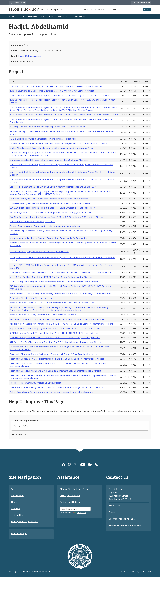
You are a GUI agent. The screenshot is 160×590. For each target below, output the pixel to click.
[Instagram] (69, 464)
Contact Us (114, 512)
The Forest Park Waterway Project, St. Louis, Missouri (36, 382)
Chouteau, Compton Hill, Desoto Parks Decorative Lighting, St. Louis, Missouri (49, 160)
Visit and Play (17, 515)
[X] (76, 464)
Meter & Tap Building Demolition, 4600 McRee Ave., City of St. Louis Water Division (51, 277)
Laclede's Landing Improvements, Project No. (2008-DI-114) (39, 251)
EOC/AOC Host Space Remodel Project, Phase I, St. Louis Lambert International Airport (52, 207)
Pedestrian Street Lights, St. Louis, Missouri (31, 298)
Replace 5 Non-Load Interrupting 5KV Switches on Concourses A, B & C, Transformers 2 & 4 (55, 328)
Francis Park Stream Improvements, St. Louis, (32, 221)
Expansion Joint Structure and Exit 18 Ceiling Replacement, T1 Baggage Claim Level (51, 212)
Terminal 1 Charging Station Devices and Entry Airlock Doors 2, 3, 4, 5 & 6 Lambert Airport (54, 354)
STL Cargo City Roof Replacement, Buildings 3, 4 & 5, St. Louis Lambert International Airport (55, 342)
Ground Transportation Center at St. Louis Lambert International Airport (46, 226)
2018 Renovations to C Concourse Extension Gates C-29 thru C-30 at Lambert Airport (52, 90)
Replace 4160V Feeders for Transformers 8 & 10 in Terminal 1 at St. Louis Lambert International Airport (61, 323)
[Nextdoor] (90, 464)
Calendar (15, 508)
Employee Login (19, 533)
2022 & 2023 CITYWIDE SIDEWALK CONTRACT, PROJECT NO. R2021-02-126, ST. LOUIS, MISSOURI (58, 86)
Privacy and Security (70, 495)
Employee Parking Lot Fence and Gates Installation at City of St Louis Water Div (49, 198)
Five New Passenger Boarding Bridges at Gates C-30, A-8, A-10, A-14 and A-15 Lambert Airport (56, 217)
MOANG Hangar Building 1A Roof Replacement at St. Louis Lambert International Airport (54, 281)
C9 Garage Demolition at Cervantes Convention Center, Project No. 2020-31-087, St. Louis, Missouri (59, 143)
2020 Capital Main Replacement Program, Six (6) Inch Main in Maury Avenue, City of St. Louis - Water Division (64, 114)
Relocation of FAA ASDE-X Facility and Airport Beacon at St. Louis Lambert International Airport (57, 319)
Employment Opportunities (24, 521)
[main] (80, 232)
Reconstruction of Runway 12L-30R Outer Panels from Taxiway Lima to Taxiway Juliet (52, 302)
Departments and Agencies (34, 16)
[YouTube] (82, 464)
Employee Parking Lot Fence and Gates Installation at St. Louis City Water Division (50, 203)
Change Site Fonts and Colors (74, 489)
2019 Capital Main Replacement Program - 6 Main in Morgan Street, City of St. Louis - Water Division (60, 95)
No (26, 426)
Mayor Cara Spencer (51, 9)
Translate (81, 512)
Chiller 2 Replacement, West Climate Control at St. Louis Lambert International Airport (52, 148)
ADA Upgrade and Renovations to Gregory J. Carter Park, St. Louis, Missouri (47, 126)
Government (102, 9)
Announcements (78, 16)
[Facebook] (63, 464)
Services (88, 9)
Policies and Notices (70, 502)
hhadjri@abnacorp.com (29, 56)
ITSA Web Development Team (35, 571)
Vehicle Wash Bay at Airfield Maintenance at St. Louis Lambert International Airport (51, 392)
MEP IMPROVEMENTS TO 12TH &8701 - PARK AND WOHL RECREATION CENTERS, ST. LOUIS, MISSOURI (61, 272)
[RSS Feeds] (96, 464)
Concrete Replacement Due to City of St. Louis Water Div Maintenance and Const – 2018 (53, 186)
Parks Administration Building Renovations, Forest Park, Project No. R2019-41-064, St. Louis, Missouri (60, 293)
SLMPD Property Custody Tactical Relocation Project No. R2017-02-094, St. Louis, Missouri (54, 333)
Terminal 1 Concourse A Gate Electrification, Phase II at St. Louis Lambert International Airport (57, 358)
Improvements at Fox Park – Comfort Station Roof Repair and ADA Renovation (48, 238)
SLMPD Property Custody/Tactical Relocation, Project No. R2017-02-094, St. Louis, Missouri (55, 337)
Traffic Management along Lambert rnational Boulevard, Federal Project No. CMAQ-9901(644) (56, 387)
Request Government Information (125, 525)
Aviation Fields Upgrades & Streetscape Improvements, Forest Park (43, 138)
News (113, 9)
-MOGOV (24, 9)
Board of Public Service (58, 16)
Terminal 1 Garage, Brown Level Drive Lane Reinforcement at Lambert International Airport (55, 370)
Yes (18, 426)
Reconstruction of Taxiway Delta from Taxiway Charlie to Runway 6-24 (44, 314)
